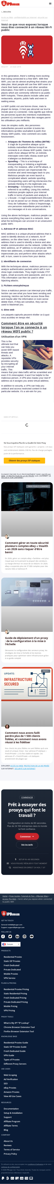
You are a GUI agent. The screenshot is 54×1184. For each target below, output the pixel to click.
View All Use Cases (12, 1096)
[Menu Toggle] (50, 3)
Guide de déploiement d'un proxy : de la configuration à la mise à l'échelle (26, 641)
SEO (6, 1083)
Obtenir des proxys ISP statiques (24, 460)
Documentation (11, 1108)
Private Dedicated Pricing (16, 1002)
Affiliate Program (12, 1121)
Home (5, 896)
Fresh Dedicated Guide (14, 1051)
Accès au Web (7, 17)
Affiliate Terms (11, 1125)
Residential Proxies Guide (16, 1042)
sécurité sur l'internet (12, 477)
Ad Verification (11, 1079)
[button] (27, 797)
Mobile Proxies (11, 973)
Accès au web (16, 766)
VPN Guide (9, 1055)
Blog (6, 1130)
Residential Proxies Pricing (16, 989)
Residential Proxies (13, 957)
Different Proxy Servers (15, 1063)
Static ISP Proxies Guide (15, 1047)
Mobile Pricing (10, 1006)
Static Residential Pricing (15, 993)
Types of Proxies (12, 1059)
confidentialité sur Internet (25, 17)
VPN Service (9, 978)
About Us (8, 1141)
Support (8, 1117)
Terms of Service (12, 1149)
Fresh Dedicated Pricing (15, 997)
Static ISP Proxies (12, 961)
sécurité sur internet (25, 768)
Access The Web (9, 899)
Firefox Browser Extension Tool (19, 1031)
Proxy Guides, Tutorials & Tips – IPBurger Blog (28, 896)
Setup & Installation (13, 1113)
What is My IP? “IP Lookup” (16, 1023)
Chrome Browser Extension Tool (19, 1027)
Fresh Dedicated (11, 965)
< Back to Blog (6, 11)
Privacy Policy (10, 1153)
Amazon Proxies (11, 1092)
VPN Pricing (9, 1010)
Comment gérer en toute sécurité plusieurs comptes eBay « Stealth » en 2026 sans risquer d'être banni (27, 547)
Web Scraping (10, 1075)
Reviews (8, 1145)
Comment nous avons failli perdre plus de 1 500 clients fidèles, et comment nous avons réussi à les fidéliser (25, 737)
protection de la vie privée (21, 476)
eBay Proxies (10, 1087)
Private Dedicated (12, 969)
